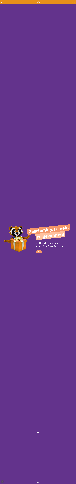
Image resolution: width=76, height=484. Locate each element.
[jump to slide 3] (37, 482)
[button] (2, 481)
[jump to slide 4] (38, 482)
